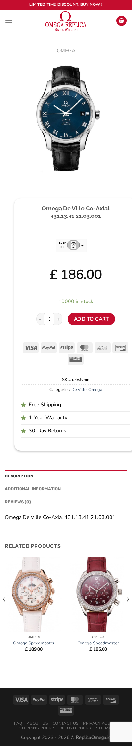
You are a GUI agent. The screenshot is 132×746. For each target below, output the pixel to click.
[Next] (127, 612)
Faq (18, 723)
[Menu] (8, 20)
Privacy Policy (99, 723)
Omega (66, 50)
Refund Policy (75, 728)
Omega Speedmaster (33, 643)
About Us (37, 723)
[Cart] (121, 21)
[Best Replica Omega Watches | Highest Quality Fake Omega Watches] (66, 21)
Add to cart (91, 319)
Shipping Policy (37, 728)
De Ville (79, 389)
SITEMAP (105, 728)
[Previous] (4, 612)
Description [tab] (19, 476)
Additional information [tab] (33, 488)
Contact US (66, 723)
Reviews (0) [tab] (18, 501)
